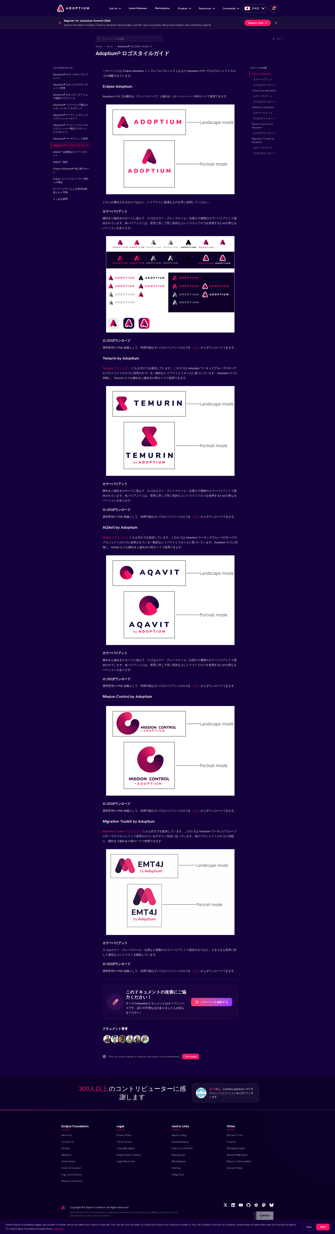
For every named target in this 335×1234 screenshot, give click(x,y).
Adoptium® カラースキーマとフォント (70, 76)
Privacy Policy (124, 1135)
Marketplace (162, 8)
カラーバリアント (263, 79)
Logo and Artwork (71, 1174)
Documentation (180, 1141)
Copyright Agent (126, 1148)
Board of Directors (72, 1181)
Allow (323, 1226)
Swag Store (178, 1174)
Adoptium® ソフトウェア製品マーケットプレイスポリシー (70, 106)
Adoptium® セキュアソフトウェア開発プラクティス (70, 96)
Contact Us (67, 1141)
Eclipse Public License (129, 1154)
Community (229, 8)
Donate (65, 1148)
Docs (110, 46)
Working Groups (236, 1148)
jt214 (212, 1088)
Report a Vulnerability (239, 1161)
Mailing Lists (178, 1154)
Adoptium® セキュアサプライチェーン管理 (70, 86)
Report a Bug (179, 1135)
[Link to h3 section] (99, 211)
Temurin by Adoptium (264, 90)
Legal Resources (126, 1161)
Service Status (235, 1167)
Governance (68, 1161)
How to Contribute (182, 1148)
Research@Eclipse (237, 1154)
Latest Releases (138, 8)
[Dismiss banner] (276, 23)
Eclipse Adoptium (261, 73)
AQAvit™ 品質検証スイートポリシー (70, 153)
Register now (255, 22)
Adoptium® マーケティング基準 (70, 138)
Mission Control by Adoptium (262, 125)
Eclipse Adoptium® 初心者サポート (71, 170)
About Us (66, 1135)
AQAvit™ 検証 (60, 162)
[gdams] (115, 1041)
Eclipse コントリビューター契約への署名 (70, 180)
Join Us (113, 8)
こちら (195, 347)
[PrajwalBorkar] (122, 1041)
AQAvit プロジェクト (116, 537)
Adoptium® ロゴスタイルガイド (70, 145)
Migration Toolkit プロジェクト (122, 831)
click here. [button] (59, 1228)
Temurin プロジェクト (117, 368)
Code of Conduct (71, 1167)
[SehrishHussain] (145, 1041)
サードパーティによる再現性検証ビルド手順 (70, 190)
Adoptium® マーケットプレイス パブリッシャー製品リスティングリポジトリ (70, 128)
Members (66, 1154)
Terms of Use (124, 1141)
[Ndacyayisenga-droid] (130, 1041)
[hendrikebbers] (107, 1041)
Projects (182, 8)
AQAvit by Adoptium (263, 107)
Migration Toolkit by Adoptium (263, 140)
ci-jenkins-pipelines (233, 1088)
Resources (205, 8)
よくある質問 (60, 199)
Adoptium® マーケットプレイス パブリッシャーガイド (70, 116)
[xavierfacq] (137, 1041)
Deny (309, 1226)
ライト (279, 38)
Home (99, 46)
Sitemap (176, 1167)
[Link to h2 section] (99, 86)
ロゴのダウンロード (264, 84)
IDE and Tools (235, 1135)
